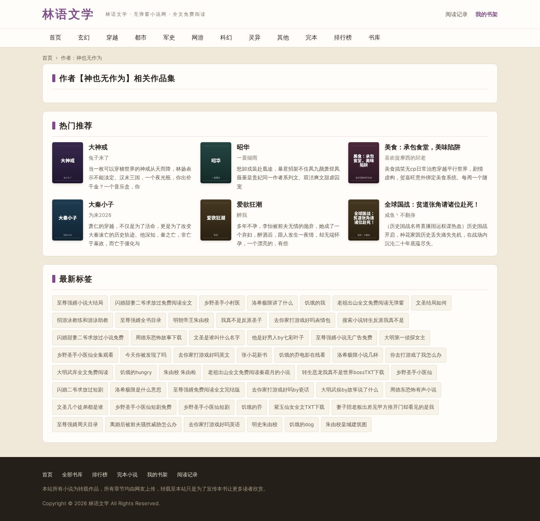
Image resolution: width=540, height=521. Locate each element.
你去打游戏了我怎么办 (416, 355)
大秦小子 (101, 204)
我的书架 (487, 14)
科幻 (226, 37)
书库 (374, 37)
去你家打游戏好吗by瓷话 (280, 390)
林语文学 (68, 14)
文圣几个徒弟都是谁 (80, 407)
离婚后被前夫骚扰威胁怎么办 (143, 424)
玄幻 (84, 37)
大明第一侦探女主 (404, 337)
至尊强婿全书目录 (140, 320)
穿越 (112, 37)
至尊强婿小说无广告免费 (344, 337)
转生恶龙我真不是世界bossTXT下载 (343, 372)
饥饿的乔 (252, 407)
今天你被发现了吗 (145, 355)
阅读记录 (457, 14)
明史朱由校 (265, 424)
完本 (311, 37)
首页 (55, 37)
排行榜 (343, 37)
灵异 (255, 37)
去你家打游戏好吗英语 (214, 424)
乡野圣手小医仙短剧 (206, 407)
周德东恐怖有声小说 (413, 390)
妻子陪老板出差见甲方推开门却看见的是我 (385, 407)
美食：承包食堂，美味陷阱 (423, 147)
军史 (169, 37)
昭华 (243, 147)
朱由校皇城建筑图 (346, 424)
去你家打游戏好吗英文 (204, 355)
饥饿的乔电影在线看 (302, 355)
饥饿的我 (315, 303)
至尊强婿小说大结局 (80, 303)
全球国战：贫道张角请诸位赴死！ (432, 204)
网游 (198, 37)
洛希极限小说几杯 (357, 355)
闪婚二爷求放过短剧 (80, 390)
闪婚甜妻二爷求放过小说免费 (90, 337)
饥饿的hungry (136, 372)
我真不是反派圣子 (241, 320)
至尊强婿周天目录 (77, 424)
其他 (283, 37)
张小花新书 (254, 355)
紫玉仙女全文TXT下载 (299, 407)
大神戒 (98, 147)
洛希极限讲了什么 (272, 303)
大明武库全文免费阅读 (82, 372)
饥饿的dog (301, 424)
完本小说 (127, 474)
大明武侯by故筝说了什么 (349, 390)
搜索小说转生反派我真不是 (373, 320)
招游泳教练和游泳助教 (82, 320)
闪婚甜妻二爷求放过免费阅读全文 (153, 303)
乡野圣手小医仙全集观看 (85, 355)
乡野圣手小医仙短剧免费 (143, 407)
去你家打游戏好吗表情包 (302, 320)
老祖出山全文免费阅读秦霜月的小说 (249, 372)
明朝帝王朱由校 (191, 320)
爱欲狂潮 (249, 204)
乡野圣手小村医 (222, 303)
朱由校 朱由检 (180, 372)
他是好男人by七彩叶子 (278, 337)
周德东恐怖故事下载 (159, 337)
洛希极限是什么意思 (138, 390)
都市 (141, 37)
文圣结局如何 (431, 303)
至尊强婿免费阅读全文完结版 (206, 390)
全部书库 (72, 474)
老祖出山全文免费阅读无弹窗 (370, 303)
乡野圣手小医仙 (414, 372)
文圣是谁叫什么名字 (217, 337)
